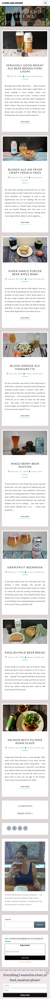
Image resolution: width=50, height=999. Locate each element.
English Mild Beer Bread (25, 652)
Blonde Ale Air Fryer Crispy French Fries (25, 171)
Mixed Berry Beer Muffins (25, 465)
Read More (26, 121)
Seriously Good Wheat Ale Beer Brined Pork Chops (25, 68)
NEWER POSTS (24, 813)
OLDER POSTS (25, 806)
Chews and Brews (12, 2)
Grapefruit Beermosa (25, 567)
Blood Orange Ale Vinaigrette (25, 367)
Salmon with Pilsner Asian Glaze (25, 741)
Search (8, 919)
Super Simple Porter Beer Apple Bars (25, 272)
